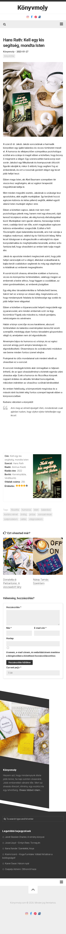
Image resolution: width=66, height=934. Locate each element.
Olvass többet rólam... (30, 790)
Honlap (10, 638)
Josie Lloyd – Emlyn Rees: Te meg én (22, 843)
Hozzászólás (13, 607)
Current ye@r (13, 667)
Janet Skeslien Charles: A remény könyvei (24, 837)
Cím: (7, 456)
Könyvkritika (9, 56)
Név (9, 628)
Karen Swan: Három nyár (17, 863)
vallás (23, 519)
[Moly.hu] (39, 17)
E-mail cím (40, 628)
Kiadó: (8, 467)
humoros (26, 510)
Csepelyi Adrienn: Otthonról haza (20, 869)
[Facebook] (31, 17)
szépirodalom (11, 519)
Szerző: (8, 463)
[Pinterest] (35, 17)
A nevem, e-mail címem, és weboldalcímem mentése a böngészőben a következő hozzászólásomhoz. (33, 654)
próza (32, 514)
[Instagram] (27, 17)
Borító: (8, 474)
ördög (24, 514)
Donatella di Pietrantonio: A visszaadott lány (12, 583)
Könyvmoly (8, 51)
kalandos (45, 510)
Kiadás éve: (10, 471)
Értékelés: (10, 486)
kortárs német (11, 514)
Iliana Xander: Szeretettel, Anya (19, 848)
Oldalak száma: (12, 482)
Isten (36, 510)
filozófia (15, 510)
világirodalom (36, 519)
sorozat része (44, 514)
